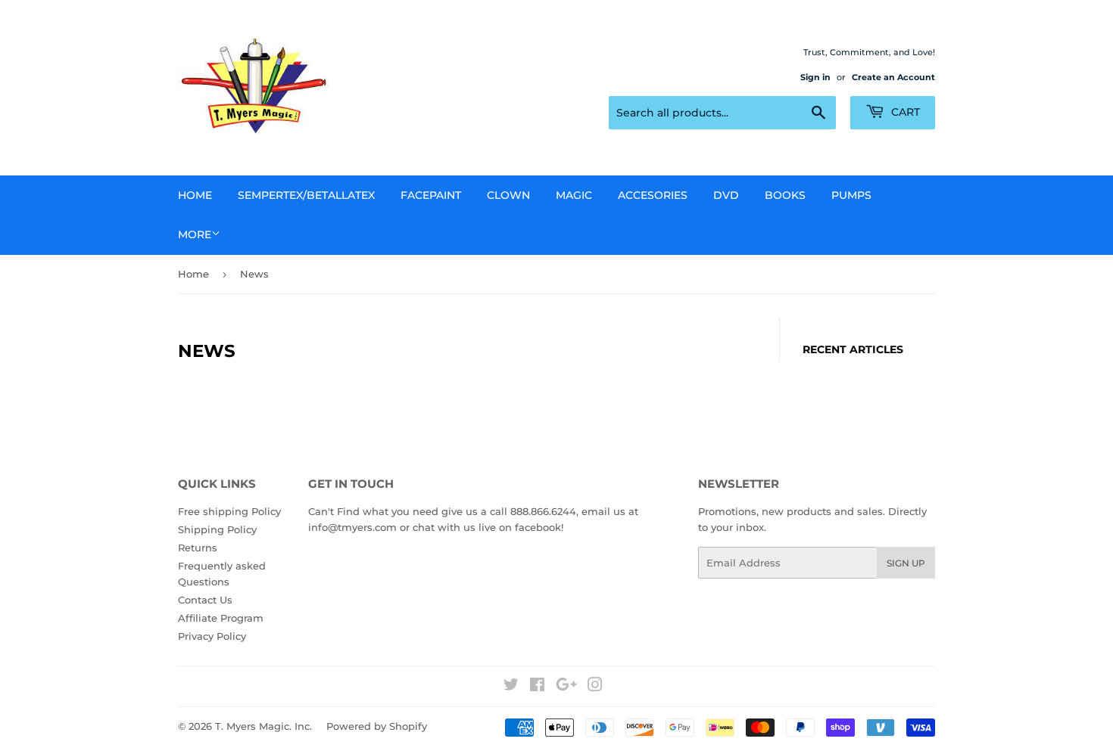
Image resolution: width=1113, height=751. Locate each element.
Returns (197, 548)
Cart (904, 112)
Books (785, 195)
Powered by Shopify (376, 726)
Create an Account (893, 77)
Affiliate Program (220, 618)
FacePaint (431, 195)
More (194, 234)
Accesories (652, 195)
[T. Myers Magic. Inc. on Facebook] (537, 687)
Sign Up (906, 563)
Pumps (851, 195)
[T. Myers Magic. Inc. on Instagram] (595, 687)
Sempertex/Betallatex (306, 195)
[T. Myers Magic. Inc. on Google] (566, 687)
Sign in (815, 77)
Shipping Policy (217, 529)
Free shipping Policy (229, 511)
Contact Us (205, 600)
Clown (508, 195)
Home (195, 195)
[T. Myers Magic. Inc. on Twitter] (511, 687)
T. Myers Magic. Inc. (263, 726)
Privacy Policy (212, 636)
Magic (574, 195)
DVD (726, 195)
